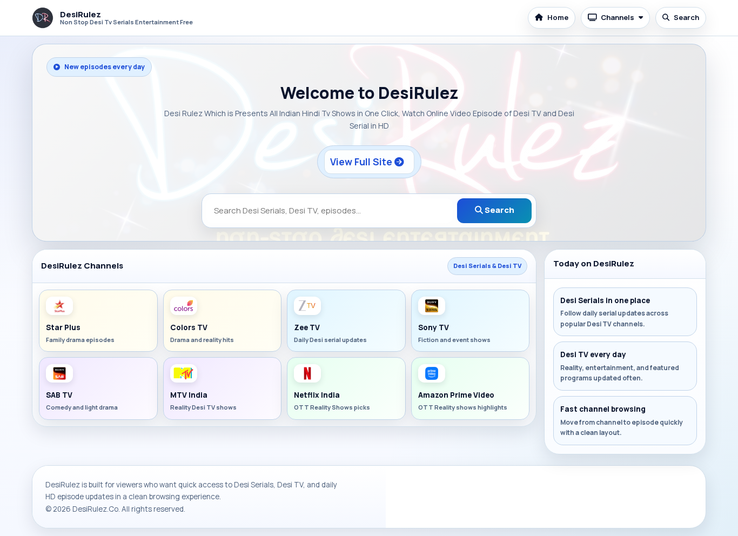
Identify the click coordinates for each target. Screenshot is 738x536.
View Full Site (362, 161)
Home (557, 17)
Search (686, 17)
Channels (617, 17)
